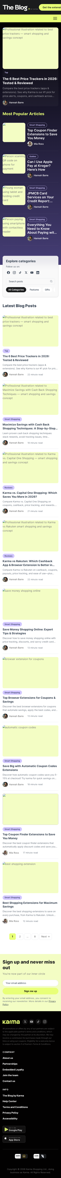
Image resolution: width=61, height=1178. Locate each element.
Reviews (9, 487)
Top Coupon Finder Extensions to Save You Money (42, 134)
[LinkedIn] (37, 272)
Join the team (10, 1075)
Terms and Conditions (15, 1107)
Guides (32, 156)
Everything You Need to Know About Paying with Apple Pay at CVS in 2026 (42, 232)
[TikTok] (20, 272)
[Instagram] (14, 272)
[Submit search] (51, 281)
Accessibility (10, 1118)
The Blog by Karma (13, 1095)
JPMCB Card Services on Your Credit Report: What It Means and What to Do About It (42, 201)
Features (34, 289)
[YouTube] (31, 272)
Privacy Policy (10, 1112)
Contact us (9, 1081)
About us (8, 1058)
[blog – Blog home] (21, 7)
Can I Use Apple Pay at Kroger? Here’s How (39, 165)
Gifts (47, 289)
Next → (45, 936)
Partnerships (10, 1063)
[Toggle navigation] (55, 18)
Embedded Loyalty (13, 1069)
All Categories (16, 289)
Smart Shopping (37, 125)
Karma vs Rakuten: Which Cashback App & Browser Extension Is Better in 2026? (27, 565)
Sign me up (30, 991)
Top (6, 72)
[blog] (11, 1021)
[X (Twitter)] (26, 272)
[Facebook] (8, 272)
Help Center (10, 1101)
